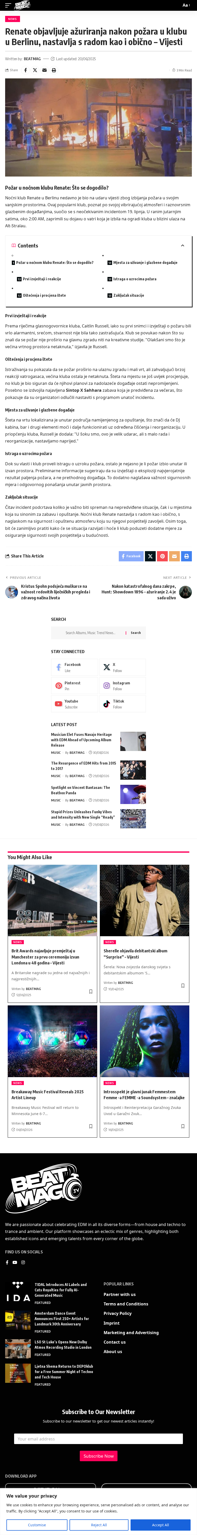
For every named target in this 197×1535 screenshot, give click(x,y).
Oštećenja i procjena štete (44, 295)
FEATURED (43, 1303)
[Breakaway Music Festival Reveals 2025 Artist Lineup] (52, 1041)
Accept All (160, 1524)
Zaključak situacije (128, 295)
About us (113, 1351)
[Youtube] (74, 703)
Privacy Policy (118, 1313)
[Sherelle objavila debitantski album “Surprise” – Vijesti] (144, 900)
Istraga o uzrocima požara (134, 279)
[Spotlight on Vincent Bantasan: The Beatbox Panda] (133, 794)
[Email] (44, 70)
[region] (98, 1511)
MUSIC (56, 752)
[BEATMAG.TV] (22, 5)
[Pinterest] (74, 685)
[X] (122, 667)
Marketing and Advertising (131, 1332)
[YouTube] (15, 1262)
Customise (37, 1524)
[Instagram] (122, 685)
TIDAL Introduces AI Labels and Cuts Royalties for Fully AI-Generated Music (61, 1289)
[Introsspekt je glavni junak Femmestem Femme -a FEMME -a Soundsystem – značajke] (144, 1041)
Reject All (99, 1524)
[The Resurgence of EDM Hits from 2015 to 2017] (133, 770)
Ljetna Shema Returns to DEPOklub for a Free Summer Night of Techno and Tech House (64, 1371)
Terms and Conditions (126, 1304)
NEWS (12, 18)
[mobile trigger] (9, 5)
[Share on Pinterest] (162, 556)
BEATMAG (32, 58)
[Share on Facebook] (25, 70)
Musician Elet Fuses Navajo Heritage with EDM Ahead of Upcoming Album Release (81, 739)
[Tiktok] (122, 703)
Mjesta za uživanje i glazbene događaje (145, 262)
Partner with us (120, 1294)
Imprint (112, 1323)
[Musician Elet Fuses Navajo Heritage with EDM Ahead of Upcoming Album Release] (133, 741)
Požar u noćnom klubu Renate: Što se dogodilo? (55, 262)
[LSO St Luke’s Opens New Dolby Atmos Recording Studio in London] (18, 1348)
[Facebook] (74, 667)
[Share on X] (35, 70)
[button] (54, 70)
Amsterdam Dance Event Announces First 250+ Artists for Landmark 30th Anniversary (62, 1318)
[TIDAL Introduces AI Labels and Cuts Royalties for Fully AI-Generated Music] (18, 1291)
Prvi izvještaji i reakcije (42, 279)
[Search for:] (94, 632)
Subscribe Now (99, 1456)
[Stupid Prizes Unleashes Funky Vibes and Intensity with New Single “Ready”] (133, 818)
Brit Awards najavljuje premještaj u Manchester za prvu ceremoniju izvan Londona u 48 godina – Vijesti (45, 956)
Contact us (115, 1342)
